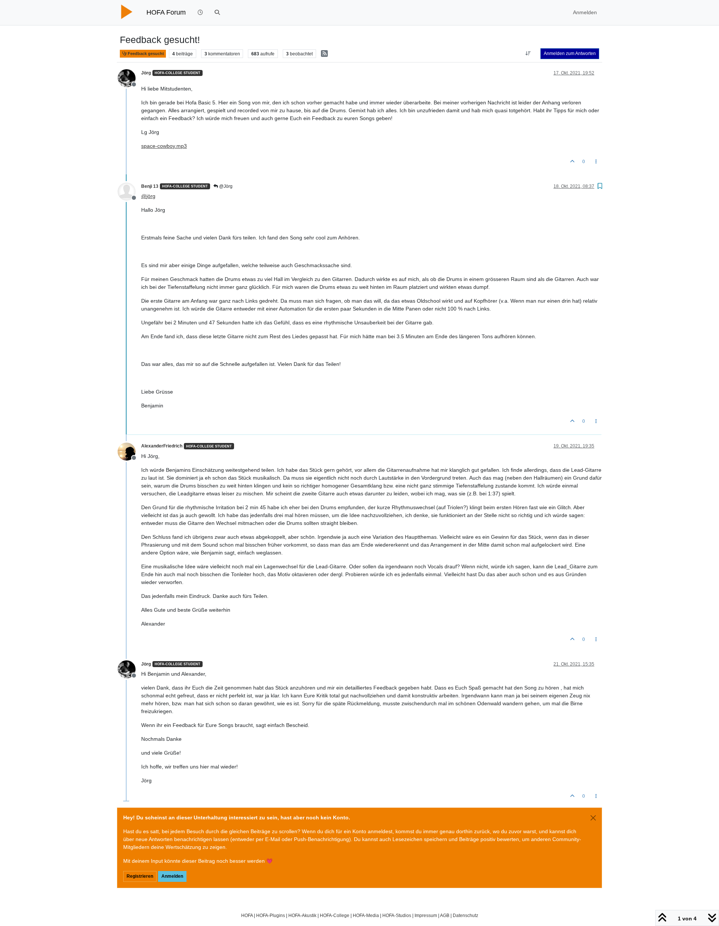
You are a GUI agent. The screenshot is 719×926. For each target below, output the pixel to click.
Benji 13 (149, 186)
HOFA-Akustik (302, 915)
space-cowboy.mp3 (164, 146)
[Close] (593, 818)
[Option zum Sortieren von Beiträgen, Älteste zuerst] (528, 53)
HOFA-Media (366, 915)
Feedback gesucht (145, 53)
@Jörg (225, 186)
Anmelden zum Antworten (570, 53)
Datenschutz (465, 915)
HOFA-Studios (396, 915)
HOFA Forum (166, 12)
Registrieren (140, 876)
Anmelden (172, 876)
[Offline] (129, 77)
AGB (444, 915)
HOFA (247, 915)
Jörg (146, 73)
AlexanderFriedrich (161, 446)
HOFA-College (334, 915)
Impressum (426, 915)
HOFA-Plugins (270, 915)
